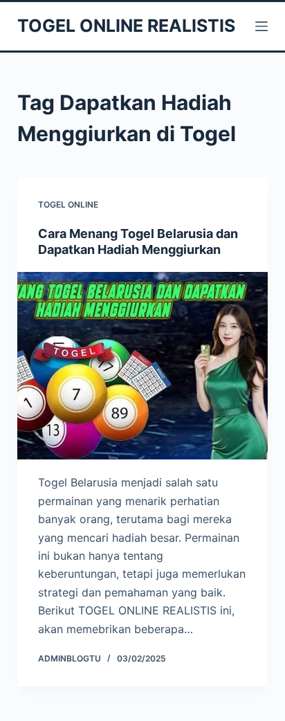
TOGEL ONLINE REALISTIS (126, 25)
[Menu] (261, 26)
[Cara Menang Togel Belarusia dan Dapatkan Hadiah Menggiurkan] (142, 366)
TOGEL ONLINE (68, 204)
